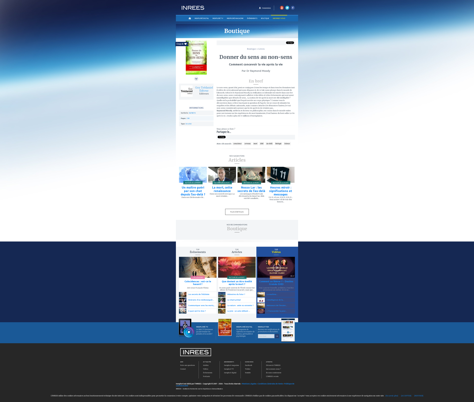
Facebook (248, 365)
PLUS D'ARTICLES (237, 212)
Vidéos (205, 369)
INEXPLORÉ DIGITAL (202, 18)
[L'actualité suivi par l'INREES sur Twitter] (287, 9)
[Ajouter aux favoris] (196, 79)
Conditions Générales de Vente (270, 384)
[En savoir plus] (391, 396)
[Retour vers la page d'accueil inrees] (193, 9)
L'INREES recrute (272, 376)
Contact (183, 369)
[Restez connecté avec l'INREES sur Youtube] (282, 9)
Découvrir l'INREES (273, 365)
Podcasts (206, 376)
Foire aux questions (187, 365)
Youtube (248, 373)
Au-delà (269, 144)
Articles (206, 365)
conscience (237, 144)
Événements (252, 18)
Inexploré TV (229, 369)
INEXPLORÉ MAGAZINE (235, 18)
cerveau (248, 144)
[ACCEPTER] (406, 396)
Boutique (265, 18)
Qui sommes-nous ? (273, 369)
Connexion (266, 8)
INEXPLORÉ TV (218, 18)
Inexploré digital (230, 373)
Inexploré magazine (231, 365)
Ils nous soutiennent (273, 373)
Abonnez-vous (279, 18)
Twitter (247, 369)
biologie (278, 144)
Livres (261, 49)
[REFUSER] (418, 396)
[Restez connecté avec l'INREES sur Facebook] (293, 9)
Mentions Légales (249, 384)
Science (287, 144)
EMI (261, 144)
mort (255, 144)
